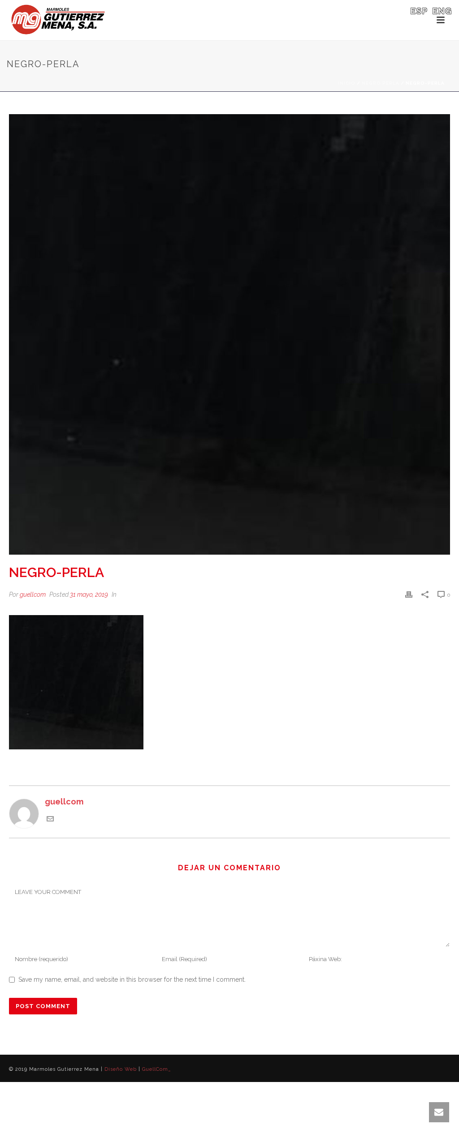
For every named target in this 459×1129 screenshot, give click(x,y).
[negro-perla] (229, 334)
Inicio (346, 83)
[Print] (408, 594)
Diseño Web (120, 1069)
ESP (419, 11)
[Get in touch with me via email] (50, 819)
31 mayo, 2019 (89, 594)
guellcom (33, 594)
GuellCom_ (156, 1069)
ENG (442, 11)
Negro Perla (380, 83)
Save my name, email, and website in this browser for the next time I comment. (132, 979)
